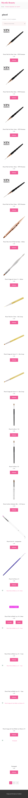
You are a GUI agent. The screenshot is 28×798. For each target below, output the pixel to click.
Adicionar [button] (14, 60)
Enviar (19, 622)
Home (2, 6)
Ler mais (9, 622)
